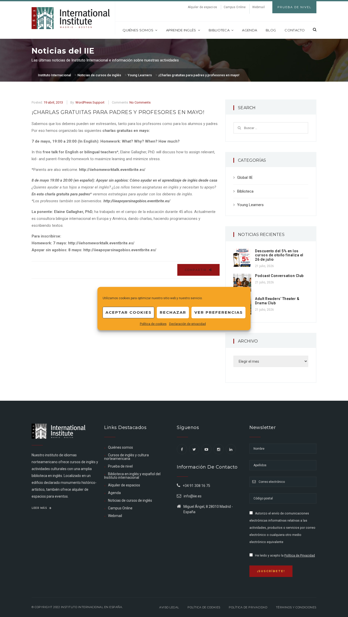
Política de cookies (153, 323)
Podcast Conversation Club (279, 276)
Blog (271, 30)
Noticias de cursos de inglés (130, 500)
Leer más (40, 508)
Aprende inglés (181, 30)
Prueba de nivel (120, 466)
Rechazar (173, 312)
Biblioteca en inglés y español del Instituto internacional (132, 476)
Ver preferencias (218, 312)
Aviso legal (169, 607)
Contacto (295, 30)
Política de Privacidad (299, 555)
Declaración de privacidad (187, 323)
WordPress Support (89, 102)
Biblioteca (219, 30)
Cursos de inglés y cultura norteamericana (126, 457)
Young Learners (250, 205)
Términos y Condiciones (296, 607)
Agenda (249, 30)
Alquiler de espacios (202, 7)
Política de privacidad (248, 607)
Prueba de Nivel (294, 7)
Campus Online (235, 7)
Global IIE (245, 177)
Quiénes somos (138, 30)
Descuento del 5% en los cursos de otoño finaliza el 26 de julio (279, 255)
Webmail (258, 7)
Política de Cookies (204, 607)
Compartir (196, 270)
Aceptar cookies (128, 312)
